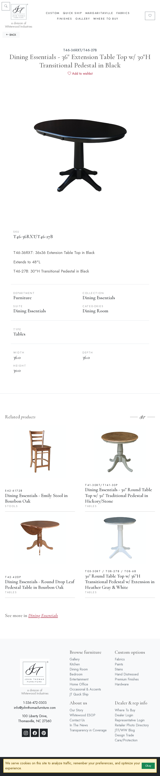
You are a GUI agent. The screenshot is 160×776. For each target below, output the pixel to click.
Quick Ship (72, 13)
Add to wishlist (81, 73)
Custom (53, 13)
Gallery (82, 19)
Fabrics (123, 13)
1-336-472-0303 (35, 702)
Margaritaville (99, 13)
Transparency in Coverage (88, 730)
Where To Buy (106, 19)
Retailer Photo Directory (132, 725)
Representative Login (130, 720)
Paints (119, 664)
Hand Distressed (127, 674)
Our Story (76, 710)
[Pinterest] (44, 733)
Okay (148, 766)
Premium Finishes (127, 679)
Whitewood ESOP (82, 715)
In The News (79, 725)
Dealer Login (124, 715)
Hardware (122, 684)
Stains (119, 669)
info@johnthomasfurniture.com (35, 707)
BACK (12, 35)
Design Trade (124, 735)
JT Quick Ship (79, 694)
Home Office (79, 684)
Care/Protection (126, 740)
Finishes (64, 19)
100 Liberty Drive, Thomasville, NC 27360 (34, 718)
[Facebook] (35, 733)
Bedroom (76, 674)
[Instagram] (26, 733)
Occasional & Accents (85, 689)
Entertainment (79, 679)
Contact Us (77, 720)
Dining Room (79, 669)
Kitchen (75, 664)
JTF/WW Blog (125, 730)
